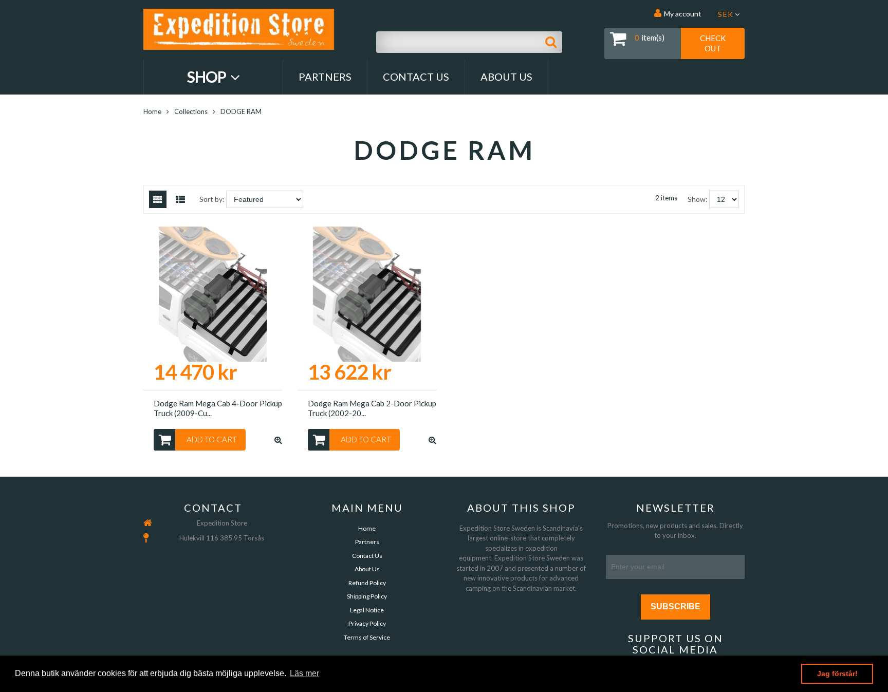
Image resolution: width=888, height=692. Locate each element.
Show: (698, 199)
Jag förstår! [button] (837, 673)
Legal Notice (367, 610)
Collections (191, 111)
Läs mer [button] (304, 673)
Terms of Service (367, 637)
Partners (325, 76)
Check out (713, 43)
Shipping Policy (367, 596)
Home (152, 111)
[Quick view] (278, 440)
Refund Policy (367, 583)
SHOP (208, 76)
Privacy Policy (367, 623)
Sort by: (212, 199)
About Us (506, 76)
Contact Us (416, 76)
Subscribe (675, 606)
